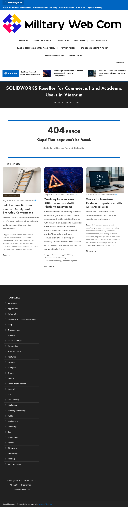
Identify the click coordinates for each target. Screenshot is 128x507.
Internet (11, 389)
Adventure (12, 303)
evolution (90, 236)
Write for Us (75, 55)
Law (9, 394)
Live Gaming (13, 400)
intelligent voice (92, 239)
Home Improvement (11, 196)
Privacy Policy (68, 48)
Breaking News (14, 330)
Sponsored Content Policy (94, 48)
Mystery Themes (45, 504)
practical (6, 246)
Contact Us (63, 40)
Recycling (12, 426)
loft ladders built (26, 243)
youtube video (67, 7)
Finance (11, 362)
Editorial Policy (99, 40)
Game (11, 373)
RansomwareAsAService (55, 258)
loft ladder (14, 243)
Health (11, 378)
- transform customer (102, 225)
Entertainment (14, 351)
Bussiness (12, 335)
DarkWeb (68, 255)
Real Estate (13, 421)
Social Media (13, 437)
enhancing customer (108, 233)
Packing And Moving (17, 410)
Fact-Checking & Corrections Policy (36, 48)
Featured (12, 357)
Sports (11, 442)
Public (10, 416)
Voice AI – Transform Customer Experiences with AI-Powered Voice (110, 73)
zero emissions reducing (46, 7)
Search (119, 62)
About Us (23, 40)
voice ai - (110, 245)
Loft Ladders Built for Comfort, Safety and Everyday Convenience (22, 73)
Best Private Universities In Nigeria (22, 319)
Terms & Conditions (54, 55)
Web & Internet (15, 464)
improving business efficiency (107, 236)
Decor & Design (15, 341)
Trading (11, 459)
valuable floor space (23, 249)
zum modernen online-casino (17, 7)
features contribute (22, 240)
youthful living (95, 7)
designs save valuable (12, 237)
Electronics (13, 346)
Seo (9, 432)
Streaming (12, 448)
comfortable (28, 234)
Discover (7, 255)
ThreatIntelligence (69, 261)
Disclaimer (79, 40)
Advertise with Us (42, 40)
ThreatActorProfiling (53, 261)
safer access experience (22, 246)
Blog (10, 324)
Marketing (12, 405)
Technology (102, 242)
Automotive (13, 314)
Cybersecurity (57, 255)
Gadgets (12, 367)
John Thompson (27, 200)
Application (13, 308)
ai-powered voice (103, 228)
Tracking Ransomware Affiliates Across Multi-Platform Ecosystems (66, 73)
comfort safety (16, 234)
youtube (81, 7)
